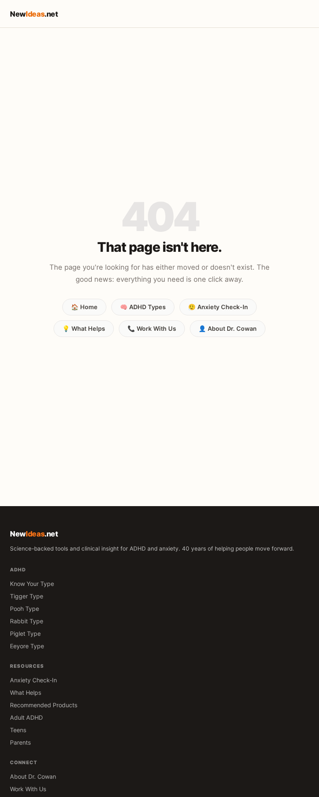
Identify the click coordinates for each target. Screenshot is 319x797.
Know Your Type (32, 583)
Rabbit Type (26, 621)
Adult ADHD (26, 717)
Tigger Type (26, 596)
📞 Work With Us (152, 328)
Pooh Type (24, 608)
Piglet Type (25, 633)
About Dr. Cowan (33, 776)
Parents (20, 742)
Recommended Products (43, 704)
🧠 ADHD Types (143, 306)
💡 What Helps (83, 328)
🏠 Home (84, 306)
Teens (18, 729)
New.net (34, 14)
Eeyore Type (27, 645)
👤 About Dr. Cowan (228, 328)
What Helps (25, 692)
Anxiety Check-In (33, 680)
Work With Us (28, 788)
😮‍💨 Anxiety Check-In (218, 306)
